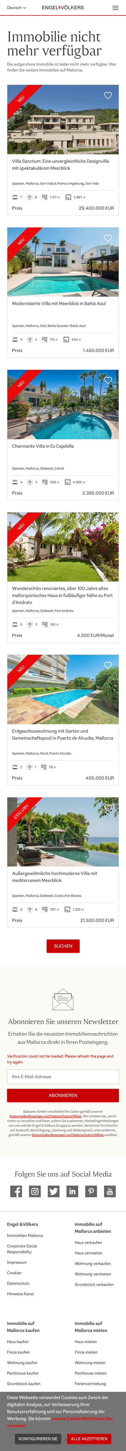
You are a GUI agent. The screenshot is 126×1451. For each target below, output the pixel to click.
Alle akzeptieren (89, 1438)
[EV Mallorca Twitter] (53, 1191)
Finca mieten (86, 1352)
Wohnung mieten (90, 1362)
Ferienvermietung (90, 1383)
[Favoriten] (108, 95)
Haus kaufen (18, 1341)
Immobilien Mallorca (25, 1235)
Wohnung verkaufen (93, 1263)
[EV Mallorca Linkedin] (72, 1191)
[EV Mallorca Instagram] (35, 1191)
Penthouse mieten (91, 1373)
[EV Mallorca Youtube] (110, 1191)
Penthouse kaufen (23, 1373)
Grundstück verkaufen (94, 1284)
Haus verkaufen (88, 1242)
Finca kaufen (18, 1352)
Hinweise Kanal (20, 1293)
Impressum (17, 1262)
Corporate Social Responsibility (22, 1248)
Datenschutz (18, 1283)
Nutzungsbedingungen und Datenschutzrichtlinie (45, 1116)
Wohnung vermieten (93, 1274)
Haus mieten (86, 1341)
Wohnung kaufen (22, 1362)
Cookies (14, 1272)
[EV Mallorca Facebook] (16, 1191)
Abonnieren (63, 1095)
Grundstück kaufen (23, 1383)
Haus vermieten (88, 1253)
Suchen (63, 946)
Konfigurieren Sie (38, 1438)
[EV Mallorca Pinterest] (91, 1191)
